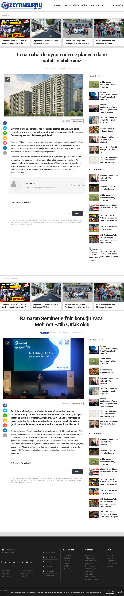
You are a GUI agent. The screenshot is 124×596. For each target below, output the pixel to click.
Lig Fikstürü (89, 566)
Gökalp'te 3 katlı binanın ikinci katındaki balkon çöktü (109, 207)
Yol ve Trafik (90, 558)
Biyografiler (111, 561)
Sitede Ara (110, 555)
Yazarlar (48, 562)
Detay (111, 591)
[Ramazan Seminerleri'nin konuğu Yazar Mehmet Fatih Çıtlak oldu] (43, 368)
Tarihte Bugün (90, 569)
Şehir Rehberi (90, 577)
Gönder (77, 213)
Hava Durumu (90, 555)
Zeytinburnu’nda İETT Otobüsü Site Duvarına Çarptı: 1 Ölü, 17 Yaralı (108, 217)
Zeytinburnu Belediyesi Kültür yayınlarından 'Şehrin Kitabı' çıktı (108, 159)
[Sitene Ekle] (32, 562)
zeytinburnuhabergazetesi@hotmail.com (40, 188)
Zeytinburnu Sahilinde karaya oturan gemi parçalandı (108, 119)
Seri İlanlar (89, 574)
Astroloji (110, 566)
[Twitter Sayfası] (6, 562)
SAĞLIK (84, 5)
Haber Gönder (26, 576)
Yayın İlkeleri (5, 574)
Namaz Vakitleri (91, 561)
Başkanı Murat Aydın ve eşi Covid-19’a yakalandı (109, 139)
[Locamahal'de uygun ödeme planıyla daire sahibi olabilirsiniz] (43, 95)
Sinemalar (89, 571)
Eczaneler (89, 563)
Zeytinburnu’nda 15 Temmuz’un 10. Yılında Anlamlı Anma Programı (109, 253)
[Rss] (23, 562)
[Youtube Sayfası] (15, 562)
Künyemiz (50, 571)
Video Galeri (50, 557)
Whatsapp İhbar (27, 574)
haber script (4, 593)
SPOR (91, 5)
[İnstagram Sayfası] (10, 562)
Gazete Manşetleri (92, 579)
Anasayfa (5, 15)
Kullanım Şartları (27, 571)
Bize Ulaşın (49, 576)
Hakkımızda (5, 571)
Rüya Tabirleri (112, 563)
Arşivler (49, 566)
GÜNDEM (57, 5)
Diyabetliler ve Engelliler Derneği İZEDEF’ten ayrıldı (109, 149)
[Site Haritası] (28, 562)
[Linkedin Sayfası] (19, 562)
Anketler (110, 558)
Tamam (111, 594)
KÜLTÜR (99, 5)
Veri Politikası (6, 576)
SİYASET (67, 5)
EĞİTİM (76, 5)
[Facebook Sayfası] (2, 562)
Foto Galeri (50, 552)
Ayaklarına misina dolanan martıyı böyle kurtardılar (108, 84)
